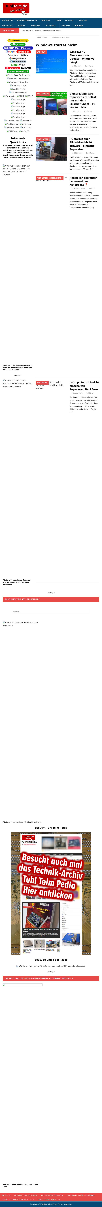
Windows (45, 20)
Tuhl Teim (78, 25)
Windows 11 (7, 20)
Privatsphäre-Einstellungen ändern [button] (81, 1195)
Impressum (6, 1195)
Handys (21, 25)
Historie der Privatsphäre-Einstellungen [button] (18, 1199)
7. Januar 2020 (77, 393)
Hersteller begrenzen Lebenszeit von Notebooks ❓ (83, 181)
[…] (71, 85)
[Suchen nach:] (50, 611)
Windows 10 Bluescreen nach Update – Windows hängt (82, 57)
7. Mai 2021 (76, 111)
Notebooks (7, 25)
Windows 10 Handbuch (27, 20)
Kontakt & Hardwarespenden (25, 1195)
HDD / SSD (69, 20)
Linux (58, 20)
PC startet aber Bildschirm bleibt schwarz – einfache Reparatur (82, 144)
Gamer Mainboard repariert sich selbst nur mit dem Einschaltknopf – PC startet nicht (83, 100)
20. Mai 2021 (76, 66)
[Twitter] (99, 30)
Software (65, 25)
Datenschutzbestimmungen (52, 1195)
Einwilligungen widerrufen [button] (49, 1199)
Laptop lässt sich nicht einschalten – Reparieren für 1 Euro (84, 386)
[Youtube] (94, 30)
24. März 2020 (77, 153)
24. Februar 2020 (78, 188)
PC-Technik (51, 25)
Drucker (83, 20)
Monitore (35, 25)
